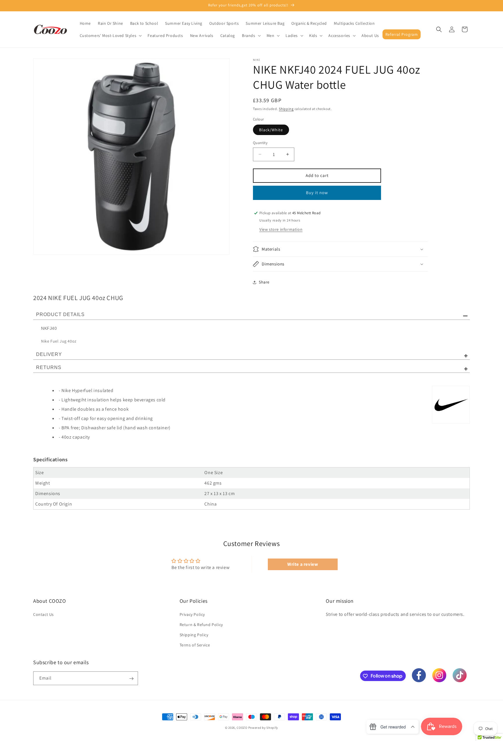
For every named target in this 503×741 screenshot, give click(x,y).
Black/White (271, 129)
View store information (280, 229)
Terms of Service (195, 645)
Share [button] (264, 282)
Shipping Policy (194, 634)
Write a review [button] (302, 564)
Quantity (260, 142)
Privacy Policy (192, 614)
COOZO (242, 728)
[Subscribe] (131, 678)
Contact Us (43, 614)
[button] (110, 35)
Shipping (286, 109)
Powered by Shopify (263, 728)
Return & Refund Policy (201, 624)
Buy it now (317, 192)
